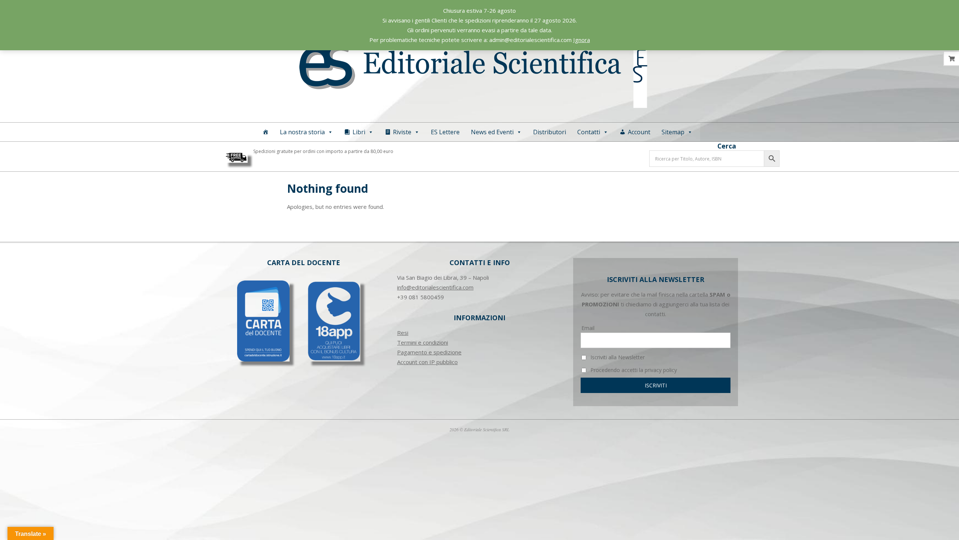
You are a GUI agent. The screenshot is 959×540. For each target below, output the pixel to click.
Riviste (402, 132)
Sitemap (673, 132)
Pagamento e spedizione (429, 352)
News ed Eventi (492, 132)
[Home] (265, 132)
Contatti (588, 132)
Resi (402, 332)
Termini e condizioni (422, 342)
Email (588, 328)
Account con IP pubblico (427, 362)
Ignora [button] (581, 40)
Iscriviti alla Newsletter (617, 357)
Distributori (549, 132)
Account (639, 132)
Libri (359, 132)
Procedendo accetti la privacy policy (633, 370)
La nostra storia (302, 132)
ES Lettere (445, 132)
